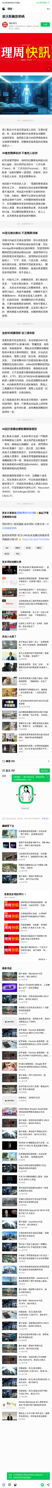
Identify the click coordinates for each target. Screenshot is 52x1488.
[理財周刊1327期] (26, 512)
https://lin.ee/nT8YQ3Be (35, 539)
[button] (3, 1484)
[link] (9, 1484)
